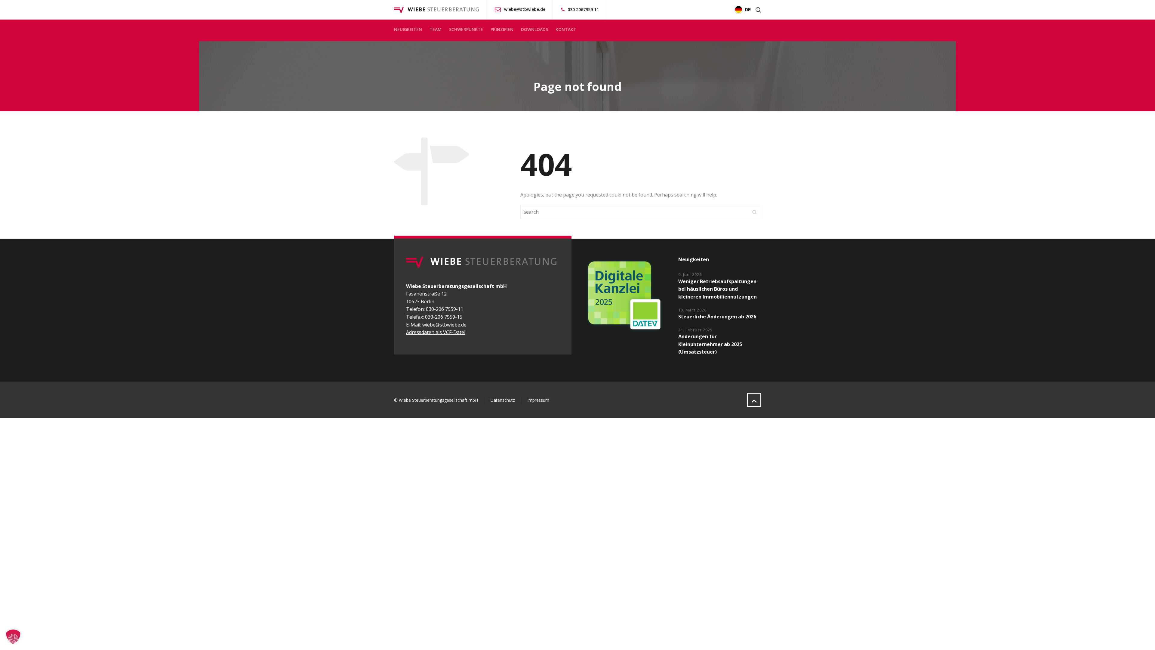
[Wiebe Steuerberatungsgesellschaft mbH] (436, 10)
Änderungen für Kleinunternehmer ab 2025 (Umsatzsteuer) (710, 344)
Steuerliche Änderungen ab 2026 (717, 316)
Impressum (538, 400)
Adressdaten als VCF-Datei (435, 332)
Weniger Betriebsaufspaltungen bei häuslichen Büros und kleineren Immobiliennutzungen (717, 289)
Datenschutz (502, 400)
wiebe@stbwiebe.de (524, 9)
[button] (13, 637)
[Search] (757, 10)
